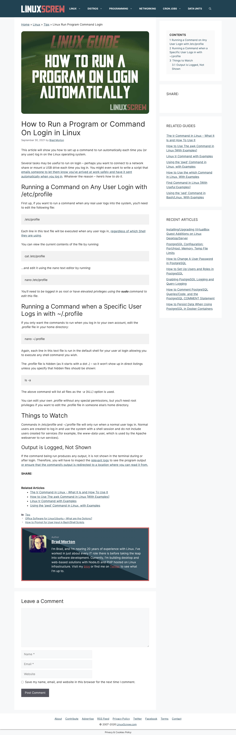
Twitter (115, 566)
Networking (147, 8)
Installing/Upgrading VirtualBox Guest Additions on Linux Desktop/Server (187, 234)
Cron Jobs (170, 8)
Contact (176, 718)
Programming (118, 8)
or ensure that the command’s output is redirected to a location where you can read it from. (84, 465)
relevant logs (100, 460)
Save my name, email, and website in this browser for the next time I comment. (80, 682)
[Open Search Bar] (210, 8)
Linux (73, 8)
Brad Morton (63, 541)
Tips (27, 514)
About (58, 718)
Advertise (88, 718)
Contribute (71, 718)
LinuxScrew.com (127, 724)
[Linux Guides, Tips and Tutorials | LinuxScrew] (42, 8)
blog (87, 566)
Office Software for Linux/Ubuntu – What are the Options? (58, 518)
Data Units (195, 8)
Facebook (151, 718)
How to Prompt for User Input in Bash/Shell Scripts (54, 522)
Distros (93, 8)
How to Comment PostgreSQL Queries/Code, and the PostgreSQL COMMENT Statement (190, 294)
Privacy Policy (121, 718)
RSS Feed (103, 718)
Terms (164, 718)
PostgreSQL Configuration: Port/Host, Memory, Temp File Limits (187, 248)
